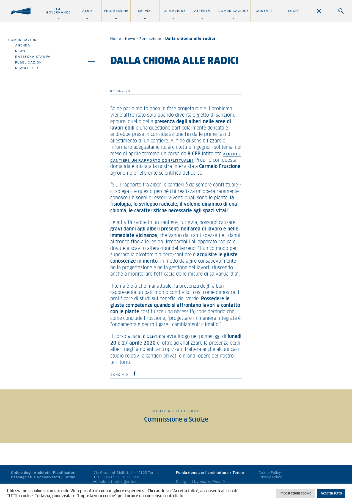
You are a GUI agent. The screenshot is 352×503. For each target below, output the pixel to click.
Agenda (22, 45)
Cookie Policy (269, 473)
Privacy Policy (270, 477)
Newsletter (26, 68)
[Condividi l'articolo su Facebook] (134, 373)
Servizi (145, 11)
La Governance (58, 10)
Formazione (174, 11)
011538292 (130, 477)
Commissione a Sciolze (176, 420)
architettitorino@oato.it (118, 482)
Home (115, 39)
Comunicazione (233, 11)
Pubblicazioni (29, 62)
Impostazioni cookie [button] (295, 493)
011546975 (107, 477)
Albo (87, 11)
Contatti (265, 11)
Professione (116, 11)
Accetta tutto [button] (331, 493)
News (20, 51)
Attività (202, 11)
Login (293, 11)
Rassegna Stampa (33, 57)
